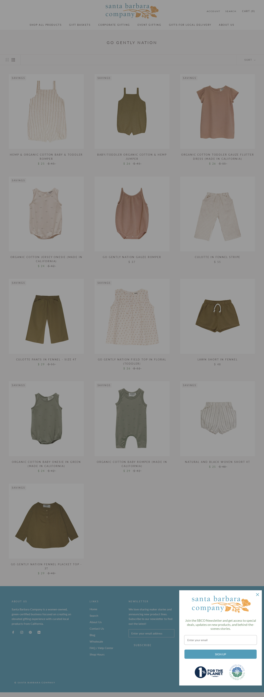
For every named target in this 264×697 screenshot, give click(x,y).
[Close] (257, 594)
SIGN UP (220, 654)
